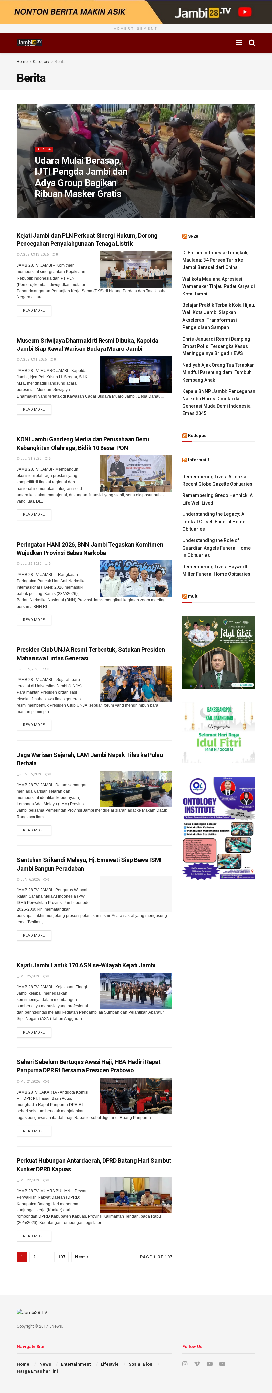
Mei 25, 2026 (30, 976)
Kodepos (197, 435)
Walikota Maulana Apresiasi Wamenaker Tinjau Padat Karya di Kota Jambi (218, 286)
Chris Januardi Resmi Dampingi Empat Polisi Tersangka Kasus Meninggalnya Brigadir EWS (217, 346)
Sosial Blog (140, 1364)
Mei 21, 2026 (30, 1081)
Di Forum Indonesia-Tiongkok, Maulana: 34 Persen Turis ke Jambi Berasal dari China (215, 260)
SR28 (193, 236)
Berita (60, 61)
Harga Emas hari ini (37, 1371)
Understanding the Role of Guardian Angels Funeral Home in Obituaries (216, 548)
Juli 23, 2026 (30, 563)
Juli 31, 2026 (30, 458)
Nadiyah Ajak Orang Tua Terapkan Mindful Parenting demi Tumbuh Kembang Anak (218, 372)
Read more (34, 310)
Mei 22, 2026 (30, 1180)
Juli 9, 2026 (29, 669)
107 (61, 1256)
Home (22, 61)
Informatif (198, 459)
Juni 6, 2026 (30, 879)
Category (41, 61)
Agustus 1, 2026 (33, 359)
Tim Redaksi (50, 207)
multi (193, 596)
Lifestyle (110, 1364)
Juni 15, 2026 (31, 774)
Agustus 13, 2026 (34, 254)
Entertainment (76, 1364)
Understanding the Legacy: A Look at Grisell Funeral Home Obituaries (213, 521)
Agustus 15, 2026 (81, 207)
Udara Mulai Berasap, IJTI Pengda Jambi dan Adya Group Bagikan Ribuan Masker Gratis (81, 177)
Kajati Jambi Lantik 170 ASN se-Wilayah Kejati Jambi (86, 965)
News (45, 1364)
